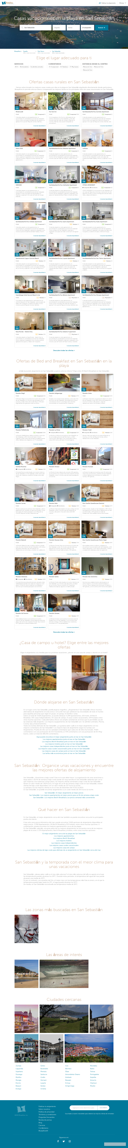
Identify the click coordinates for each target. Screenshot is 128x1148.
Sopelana (19, 1071)
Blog (40, 1123)
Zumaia (18, 1066)
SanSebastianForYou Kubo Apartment (95, 221)
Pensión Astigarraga (55, 393)
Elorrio (18, 1083)
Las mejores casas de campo (64, 848)
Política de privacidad (46, 1112)
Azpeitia (93, 1077)
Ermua (67, 1083)
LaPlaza (85, 148)
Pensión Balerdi (21, 540)
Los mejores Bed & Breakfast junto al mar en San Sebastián (64, 742)
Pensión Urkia (87, 393)
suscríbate (103, 1108)
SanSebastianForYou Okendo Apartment (62, 148)
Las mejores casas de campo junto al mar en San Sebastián (64, 751)
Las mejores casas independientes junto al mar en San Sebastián (64, 746)
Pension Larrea (21, 503)
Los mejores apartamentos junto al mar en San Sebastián (64, 739)
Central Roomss (21, 466)
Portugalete (94, 1074)
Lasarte (43, 1083)
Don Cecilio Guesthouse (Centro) (93, 503)
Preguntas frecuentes (47, 1117)
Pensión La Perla (54, 430)
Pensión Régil (20, 393)
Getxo (42, 1066)
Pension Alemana (21, 576)
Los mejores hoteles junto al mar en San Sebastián (64, 744)
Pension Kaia (53, 503)
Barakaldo (44, 1069)
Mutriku (18, 1077)
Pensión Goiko (54, 576)
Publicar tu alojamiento (47, 1106)
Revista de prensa (45, 1120)
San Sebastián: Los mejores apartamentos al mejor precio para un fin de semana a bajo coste (64, 795)
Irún (66, 1066)
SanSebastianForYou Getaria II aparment (62, 332)
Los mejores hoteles (64, 841)
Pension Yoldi (87, 430)
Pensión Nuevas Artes (56, 540)
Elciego (18, 1089)
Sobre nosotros (44, 1109)
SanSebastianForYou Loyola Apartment (62, 258)
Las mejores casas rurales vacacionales (64, 845)
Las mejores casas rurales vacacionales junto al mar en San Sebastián (64, 749)
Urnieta (43, 1089)
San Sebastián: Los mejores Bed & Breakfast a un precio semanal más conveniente (64, 797)
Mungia (18, 1080)
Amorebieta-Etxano (72, 1074)
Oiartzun (93, 1083)
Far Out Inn (53, 112)
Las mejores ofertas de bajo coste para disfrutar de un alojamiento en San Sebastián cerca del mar (64, 850)
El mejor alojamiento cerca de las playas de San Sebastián (64, 834)
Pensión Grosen (54, 613)
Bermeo (68, 1069)
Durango (19, 1074)
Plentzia (43, 1071)
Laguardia (19, 1069)
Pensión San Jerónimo (90, 576)
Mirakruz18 (19, 112)
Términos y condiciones (47, 1115)
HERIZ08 (19, 185)
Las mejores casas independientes (64, 843)
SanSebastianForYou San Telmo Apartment (97, 258)
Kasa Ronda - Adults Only (24, 332)
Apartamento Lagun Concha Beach (27, 258)
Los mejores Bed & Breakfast (64, 838)
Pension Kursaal (88, 466)
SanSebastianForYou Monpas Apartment (96, 295)
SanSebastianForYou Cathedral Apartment (63, 185)
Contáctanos (43, 1128)
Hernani (43, 1080)
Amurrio (93, 1080)
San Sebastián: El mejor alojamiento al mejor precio (64, 793)
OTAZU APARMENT (89, 185)
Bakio (92, 1069)
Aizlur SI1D (19, 148)
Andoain (68, 1077)
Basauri (18, 1086)
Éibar (67, 1071)
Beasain (68, 1080)
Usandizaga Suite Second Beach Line (28, 295)
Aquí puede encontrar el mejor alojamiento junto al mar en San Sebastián (64, 737)
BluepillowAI (43, 1131)
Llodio (42, 1077)
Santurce (43, 1074)
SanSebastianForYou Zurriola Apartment (96, 112)
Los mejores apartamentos (64, 836)
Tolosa (92, 1071)
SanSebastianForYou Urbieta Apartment (29, 221)
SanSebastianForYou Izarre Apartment (61, 221)
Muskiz (92, 1086)
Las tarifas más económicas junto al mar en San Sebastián (64, 753)
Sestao (42, 1086)
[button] (58, 1141)
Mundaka (93, 1066)
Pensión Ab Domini (22, 613)
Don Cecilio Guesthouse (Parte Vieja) (95, 540)
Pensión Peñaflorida (22, 430)
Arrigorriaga (69, 1086)
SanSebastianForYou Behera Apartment (62, 295)
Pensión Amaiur (54, 466)
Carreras (42, 1125)
